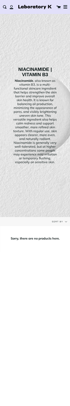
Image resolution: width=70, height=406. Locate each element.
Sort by (58, 221)
